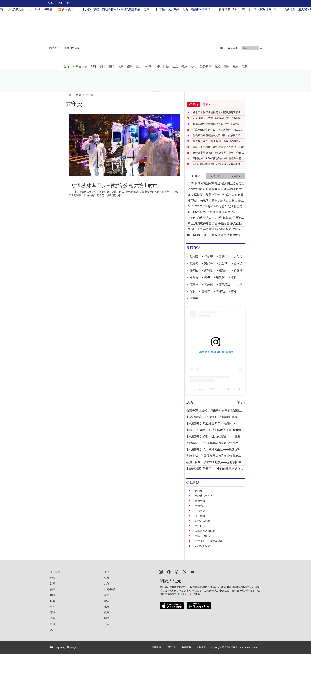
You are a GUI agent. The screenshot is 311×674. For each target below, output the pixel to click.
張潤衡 (220, 277)
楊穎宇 (223, 270)
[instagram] (161, 571)
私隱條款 (201, 647)
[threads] (176, 571)
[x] (184, 571)
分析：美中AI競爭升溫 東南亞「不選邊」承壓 (218, 146)
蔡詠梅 (238, 270)
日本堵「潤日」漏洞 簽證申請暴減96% (216, 234)
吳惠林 (194, 284)
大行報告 (200, 525)
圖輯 (106, 618)
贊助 (222, 48)
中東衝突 (200, 510)
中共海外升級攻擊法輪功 (209, 541)
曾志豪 (194, 256)
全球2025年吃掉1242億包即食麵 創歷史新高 (218, 207)
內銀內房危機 (202, 520)
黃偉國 (194, 270)
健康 (184, 66)
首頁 (66, 66)
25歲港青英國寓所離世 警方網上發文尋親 (217, 183)
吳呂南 (223, 263)
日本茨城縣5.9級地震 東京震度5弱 (213, 212)
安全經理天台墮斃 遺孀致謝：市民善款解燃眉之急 (218, 118)
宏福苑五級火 (202, 546)
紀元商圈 (233, 48)
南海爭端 (200, 505)
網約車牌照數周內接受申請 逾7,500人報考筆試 (218, 164)
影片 (52, 577)
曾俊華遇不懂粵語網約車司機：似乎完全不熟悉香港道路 (218, 135)
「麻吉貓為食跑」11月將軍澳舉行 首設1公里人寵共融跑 (218, 129)
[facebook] (169, 571)
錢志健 (194, 263)
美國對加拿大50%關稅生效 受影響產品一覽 (217, 158)
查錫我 (220, 291)
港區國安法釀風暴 (205, 530)
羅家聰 (238, 263)
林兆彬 (194, 277)
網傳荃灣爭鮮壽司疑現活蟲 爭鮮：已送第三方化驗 (218, 124)
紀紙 (218, 66)
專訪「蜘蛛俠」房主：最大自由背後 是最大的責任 (217, 201)
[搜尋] (261, 48)
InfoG (147, 66)
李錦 (234, 277)
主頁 (68, 94)
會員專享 (81, 66)
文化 (193, 66)
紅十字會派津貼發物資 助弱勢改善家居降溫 (217, 112)
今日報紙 (55, 572)
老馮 (239, 284)
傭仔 (207, 277)
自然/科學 (205, 66)
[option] (124, 145)
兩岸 (120, 66)
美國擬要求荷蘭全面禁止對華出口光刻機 (217, 194)
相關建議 (156, 647)
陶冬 (192, 291)
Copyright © (218, 647)
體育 (227, 66)
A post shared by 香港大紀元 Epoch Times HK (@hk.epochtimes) (226, 389)
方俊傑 (238, 256)
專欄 (157, 66)
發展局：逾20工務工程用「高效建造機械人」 (218, 141)
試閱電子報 (54, 48)
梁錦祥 (208, 263)
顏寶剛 (208, 270)
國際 (129, 66)
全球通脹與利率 (204, 495)
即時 (93, 66)
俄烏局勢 (200, 515)
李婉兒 (208, 284)
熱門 (102, 66)
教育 (236, 66)
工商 (106, 623)
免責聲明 (186, 647)
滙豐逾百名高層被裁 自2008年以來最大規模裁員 (218, 189)
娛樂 (245, 66)
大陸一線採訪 (202, 535)
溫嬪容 (205, 291)
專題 (52, 618)
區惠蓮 (194, 298)
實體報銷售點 (72, 48)
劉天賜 (223, 256)
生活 (175, 66)
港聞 (111, 66)
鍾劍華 (208, 256)
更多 (234, 291)
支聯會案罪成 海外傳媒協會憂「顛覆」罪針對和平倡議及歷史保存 (218, 152)
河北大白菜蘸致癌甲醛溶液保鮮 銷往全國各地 (217, 229)
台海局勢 (200, 500)
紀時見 (198, 490)
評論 (166, 66)
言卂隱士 (225, 284)
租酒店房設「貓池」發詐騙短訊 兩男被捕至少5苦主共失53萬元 (217, 218)
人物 (52, 629)
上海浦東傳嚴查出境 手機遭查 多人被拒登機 (218, 224)
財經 (138, 66)
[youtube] (192, 571)
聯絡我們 (171, 647)
